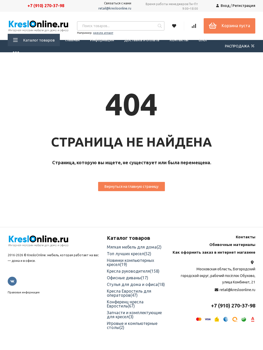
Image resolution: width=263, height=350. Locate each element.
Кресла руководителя (133, 271)
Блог (203, 40)
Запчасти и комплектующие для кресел (134, 314)
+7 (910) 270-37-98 (45, 5)
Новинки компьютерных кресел (130, 262)
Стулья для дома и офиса (136, 284)
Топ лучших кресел (129, 253)
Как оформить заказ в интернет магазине (214, 252)
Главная (72, 40)
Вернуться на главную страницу (131, 186)
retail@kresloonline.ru (114, 8)
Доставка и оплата (141, 40)
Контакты (179, 40)
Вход (225, 6)
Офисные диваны (127, 277)
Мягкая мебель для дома (134, 247)
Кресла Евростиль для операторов (129, 293)
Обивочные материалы (232, 244)
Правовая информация (24, 292)
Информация (102, 40)
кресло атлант (103, 32)
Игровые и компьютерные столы (132, 325)
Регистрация (243, 6)
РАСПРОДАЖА (237, 46)
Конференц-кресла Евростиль (125, 304)
